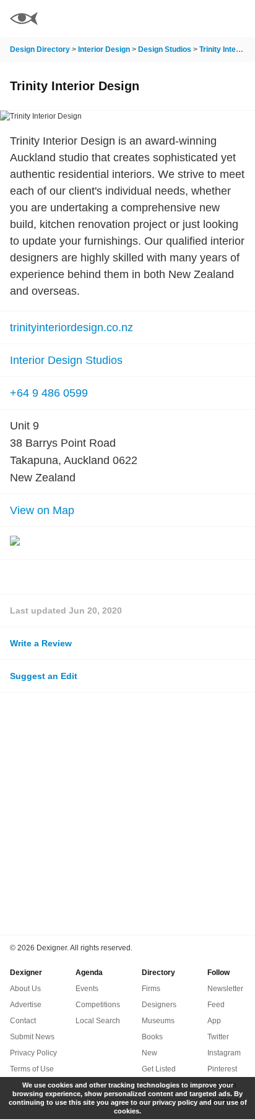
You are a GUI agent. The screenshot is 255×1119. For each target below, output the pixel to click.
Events (87, 988)
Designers (159, 1004)
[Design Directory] (24, 20)
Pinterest (222, 1069)
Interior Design (104, 49)
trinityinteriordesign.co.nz (71, 327)
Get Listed (159, 1069)
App (214, 1020)
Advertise (25, 1004)
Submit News (32, 1036)
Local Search (98, 1020)
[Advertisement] (127, 814)
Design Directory (40, 49)
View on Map (42, 510)
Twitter (218, 1036)
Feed (216, 1004)
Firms (151, 988)
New (149, 1053)
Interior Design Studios (66, 360)
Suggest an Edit (43, 676)
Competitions (98, 1004)
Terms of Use (32, 1069)
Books (152, 1036)
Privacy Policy (33, 1053)
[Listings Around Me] (205, 18)
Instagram (224, 1053)
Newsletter (225, 988)
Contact (23, 1020)
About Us (25, 988)
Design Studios (164, 49)
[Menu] (238, 18)
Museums (158, 1020)
